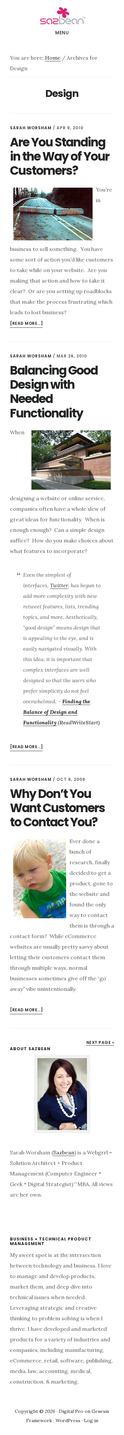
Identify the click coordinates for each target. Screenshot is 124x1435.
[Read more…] (26, 324)
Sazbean (62, 14)
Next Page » (100, 1042)
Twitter (59, 585)
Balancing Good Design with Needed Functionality (54, 392)
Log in (91, 1420)
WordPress (68, 1420)
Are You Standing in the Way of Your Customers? (59, 156)
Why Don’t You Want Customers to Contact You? (57, 808)
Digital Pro (71, 1411)
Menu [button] (62, 32)
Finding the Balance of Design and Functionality (56, 712)
